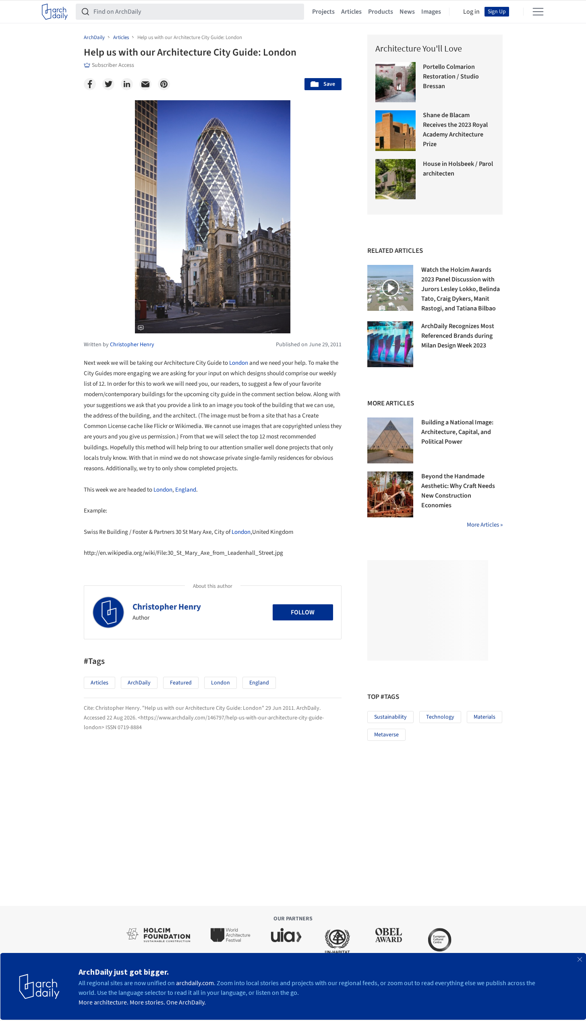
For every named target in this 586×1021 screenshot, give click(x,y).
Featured (181, 683)
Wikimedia (168, 326)
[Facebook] (90, 84)
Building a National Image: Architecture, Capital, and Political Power (457, 432)
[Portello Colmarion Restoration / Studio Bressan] (395, 82)
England (185, 490)
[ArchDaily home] (55, 12)
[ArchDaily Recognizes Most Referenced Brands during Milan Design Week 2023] (390, 344)
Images (431, 11)
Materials (484, 717)
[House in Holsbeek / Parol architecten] (395, 179)
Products (380, 11)
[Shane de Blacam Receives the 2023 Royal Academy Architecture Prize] (395, 130)
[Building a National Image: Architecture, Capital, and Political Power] (390, 440)
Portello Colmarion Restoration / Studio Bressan (451, 76)
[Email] (145, 84)
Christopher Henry (167, 607)
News (407, 11)
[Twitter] (108, 84)
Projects (323, 11)
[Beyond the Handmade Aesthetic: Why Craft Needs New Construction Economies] (390, 494)
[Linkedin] (127, 84)
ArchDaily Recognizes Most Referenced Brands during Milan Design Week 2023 (457, 336)
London (238, 363)
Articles (351, 11)
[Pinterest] (164, 84)
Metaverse (386, 735)
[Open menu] (538, 11)
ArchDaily (139, 683)
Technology (440, 717)
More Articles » (485, 525)
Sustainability (390, 717)
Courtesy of (147, 326)
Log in (471, 11)
